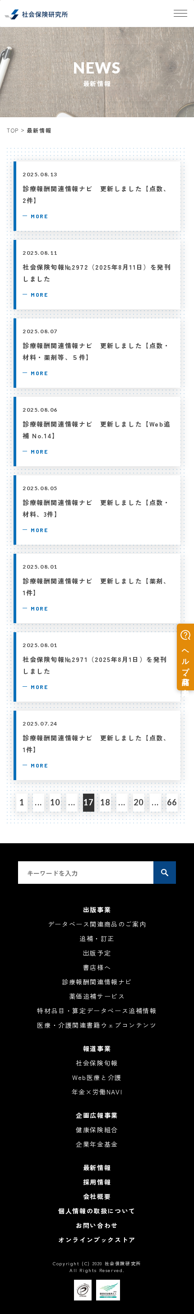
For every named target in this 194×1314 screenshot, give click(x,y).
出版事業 (97, 909)
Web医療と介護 (97, 1077)
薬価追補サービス (97, 996)
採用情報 (97, 1181)
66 (172, 802)
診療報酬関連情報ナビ (97, 981)
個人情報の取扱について (97, 1210)
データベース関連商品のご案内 (97, 923)
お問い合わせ (97, 1225)
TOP (13, 130)
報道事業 (97, 1048)
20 (139, 802)
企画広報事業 (97, 1115)
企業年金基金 (97, 1144)
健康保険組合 (97, 1129)
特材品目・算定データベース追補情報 (97, 1010)
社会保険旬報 (97, 1062)
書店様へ (97, 967)
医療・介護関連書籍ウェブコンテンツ (97, 1024)
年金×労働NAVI (97, 1091)
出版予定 (97, 952)
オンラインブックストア (97, 1239)
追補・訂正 (97, 938)
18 (105, 802)
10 (55, 802)
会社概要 (97, 1196)
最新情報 (97, 1167)
